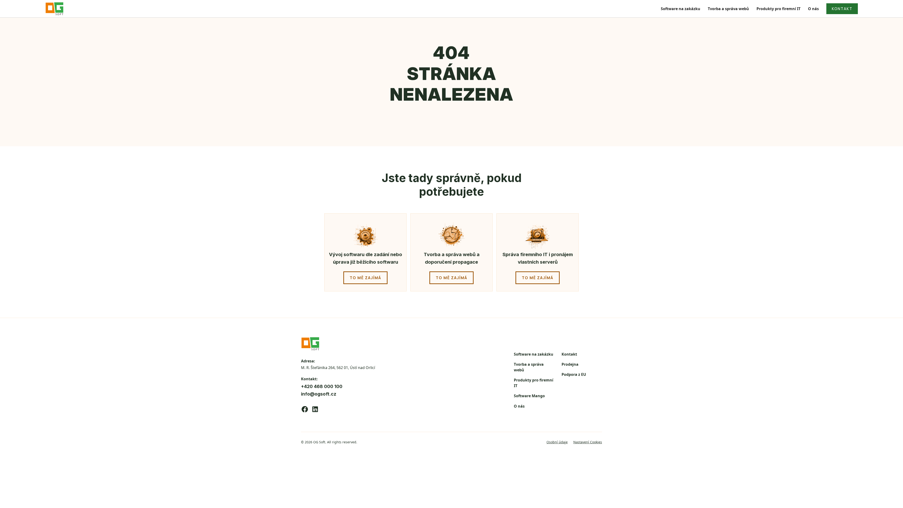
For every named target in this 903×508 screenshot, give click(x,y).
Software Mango (529, 395)
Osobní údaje (557, 442)
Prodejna (570, 364)
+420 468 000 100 (321, 386)
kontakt (842, 8)
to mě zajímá (365, 277)
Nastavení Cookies (587, 442)
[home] (54, 8)
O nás (813, 8)
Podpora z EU (574, 374)
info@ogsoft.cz (318, 394)
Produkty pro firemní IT (778, 8)
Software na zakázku (680, 8)
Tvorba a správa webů (728, 8)
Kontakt (569, 354)
